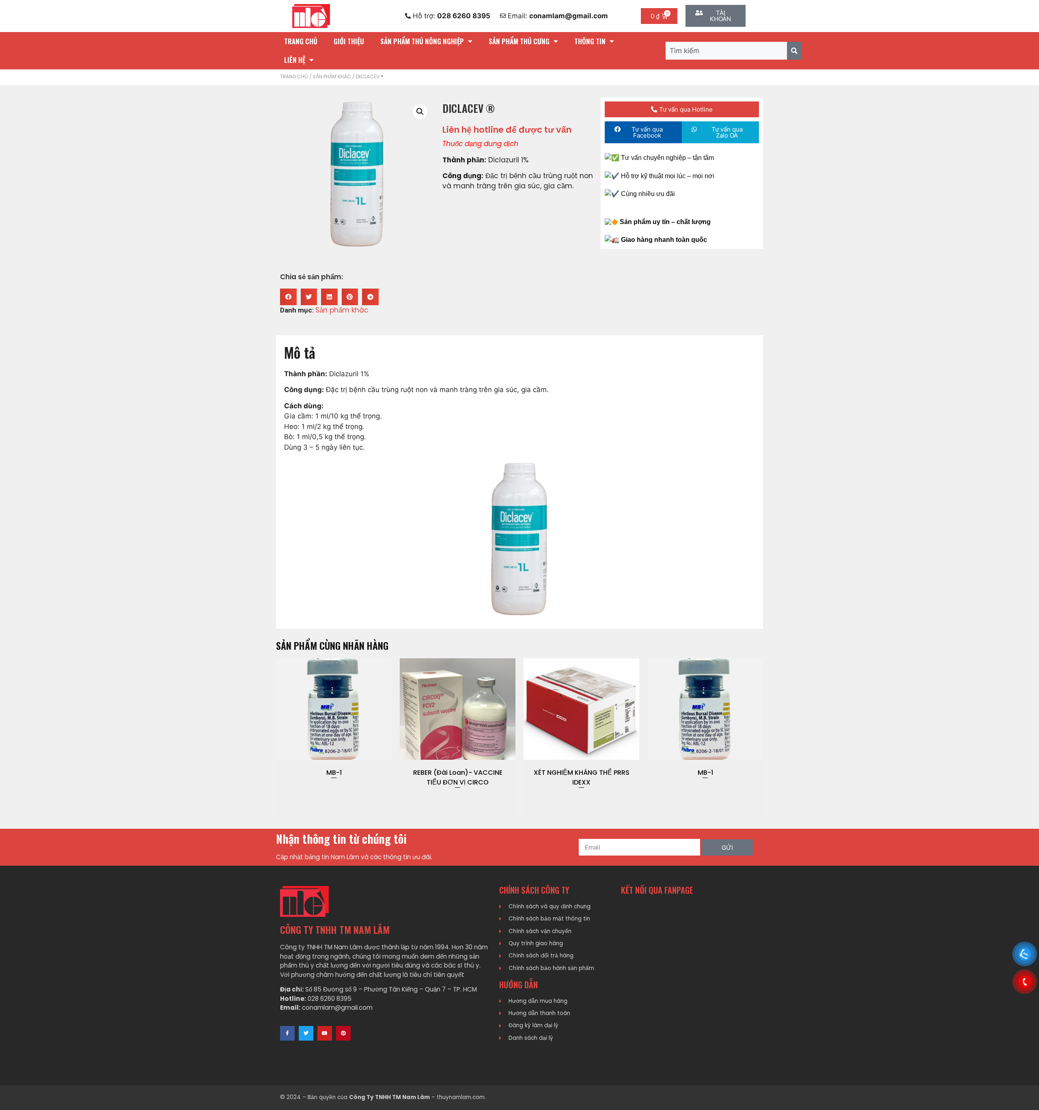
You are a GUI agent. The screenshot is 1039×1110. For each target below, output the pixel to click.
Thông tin (590, 41)
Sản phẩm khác (332, 76)
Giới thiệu (349, 41)
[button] (288, 297)
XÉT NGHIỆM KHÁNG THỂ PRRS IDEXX (458, 777)
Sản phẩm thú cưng (519, 41)
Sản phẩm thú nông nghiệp (422, 41)
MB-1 (581, 772)
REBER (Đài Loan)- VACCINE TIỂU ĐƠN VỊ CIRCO (334, 777)
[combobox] (726, 51)
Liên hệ (294, 60)
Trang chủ (300, 41)
